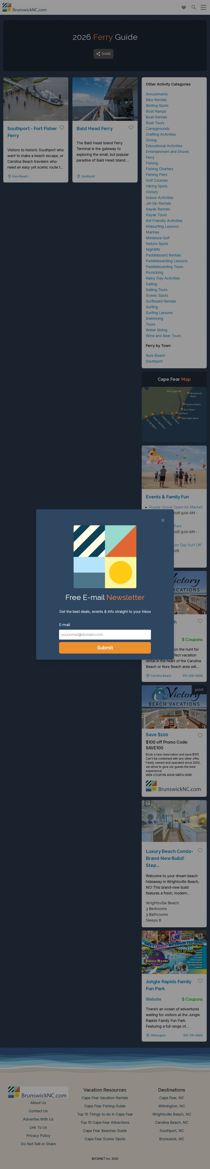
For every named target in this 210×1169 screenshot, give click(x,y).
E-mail (64, 625)
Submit (105, 648)
